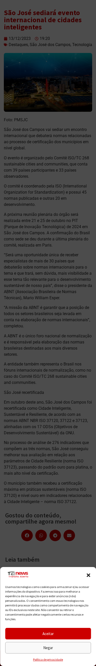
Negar (48, 647)
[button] (88, 575)
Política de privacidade (48, 659)
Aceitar (48, 633)
